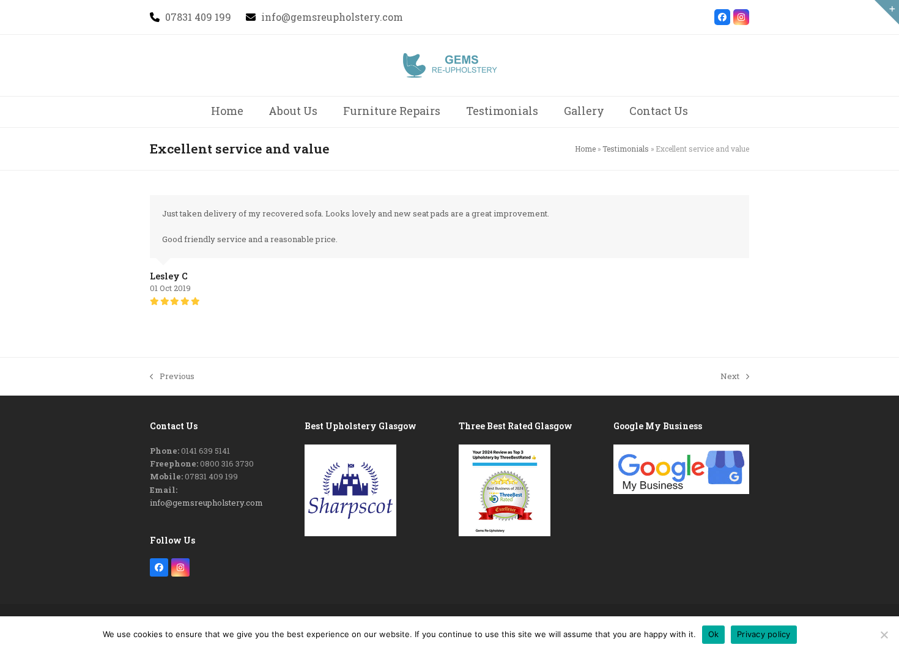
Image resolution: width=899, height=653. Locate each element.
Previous (172, 377)
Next (729, 377)
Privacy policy (764, 634)
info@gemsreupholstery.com (206, 502)
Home (585, 148)
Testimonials (625, 148)
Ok (713, 634)
